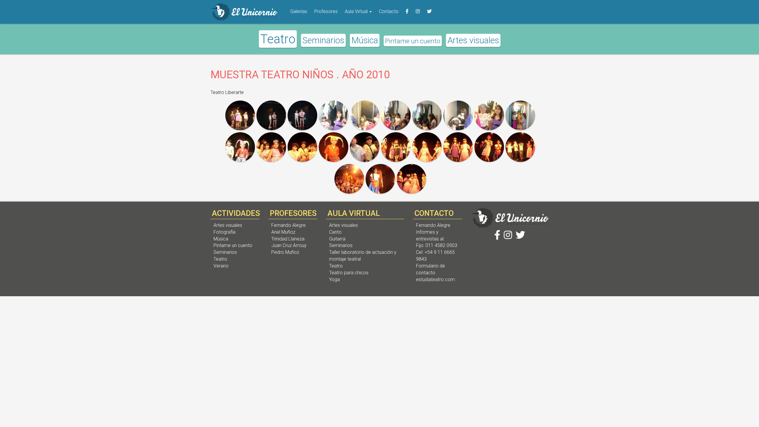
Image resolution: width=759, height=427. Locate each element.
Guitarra (337, 239)
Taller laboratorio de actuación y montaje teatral (362, 255)
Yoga (334, 279)
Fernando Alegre (288, 225)
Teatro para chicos (349, 272)
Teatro (277, 39)
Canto (335, 232)
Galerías (298, 11)
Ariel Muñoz (283, 232)
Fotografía (224, 232)
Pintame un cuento (412, 41)
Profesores (326, 11)
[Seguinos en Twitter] (429, 11)
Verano (221, 266)
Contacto (388, 11)
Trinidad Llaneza (287, 239)
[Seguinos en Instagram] (418, 11)
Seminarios (323, 40)
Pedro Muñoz (285, 252)
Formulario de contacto (430, 269)
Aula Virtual (357, 11)
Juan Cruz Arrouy (289, 245)
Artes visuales (473, 40)
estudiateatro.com (435, 279)
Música (364, 40)
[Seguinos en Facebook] (407, 11)
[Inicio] (244, 12)
